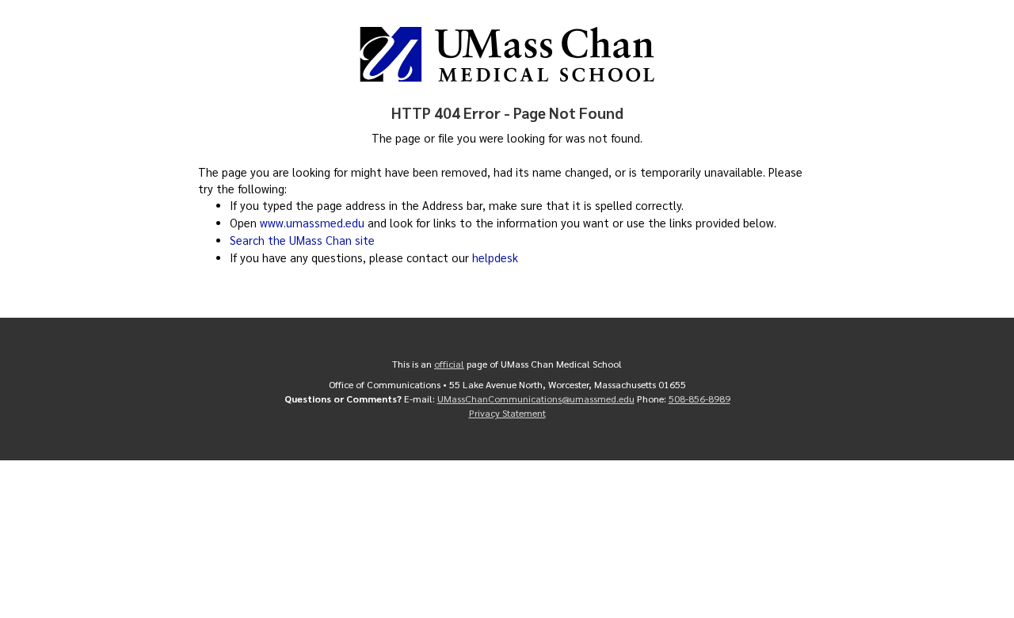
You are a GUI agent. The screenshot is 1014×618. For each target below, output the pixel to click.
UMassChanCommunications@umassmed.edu (536, 398)
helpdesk (495, 257)
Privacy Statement (507, 412)
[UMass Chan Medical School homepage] (507, 54)
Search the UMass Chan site (302, 240)
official (449, 363)
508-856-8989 (699, 398)
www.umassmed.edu (312, 223)
